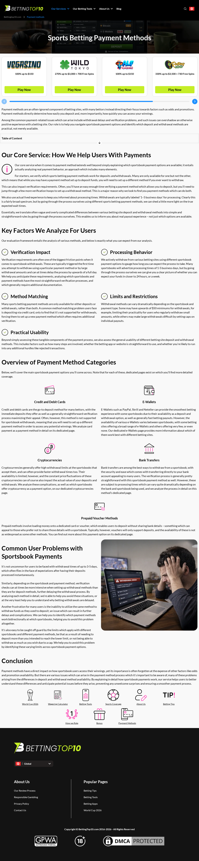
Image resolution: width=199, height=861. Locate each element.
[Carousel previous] (4, 101)
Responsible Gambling (26, 797)
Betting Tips (169, 704)
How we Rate (71, 723)
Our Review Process (24, 790)
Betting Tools (85, 704)
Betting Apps (91, 803)
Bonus (99, 723)
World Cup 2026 (30, 704)
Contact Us (20, 810)
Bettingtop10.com (12, 17)
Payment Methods (127, 723)
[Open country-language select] (191, 9)
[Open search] (185, 8)
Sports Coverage (113, 704)
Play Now (24, 90)
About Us (141, 704)
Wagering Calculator (58, 704)
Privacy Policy (21, 803)
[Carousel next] (194, 101)
